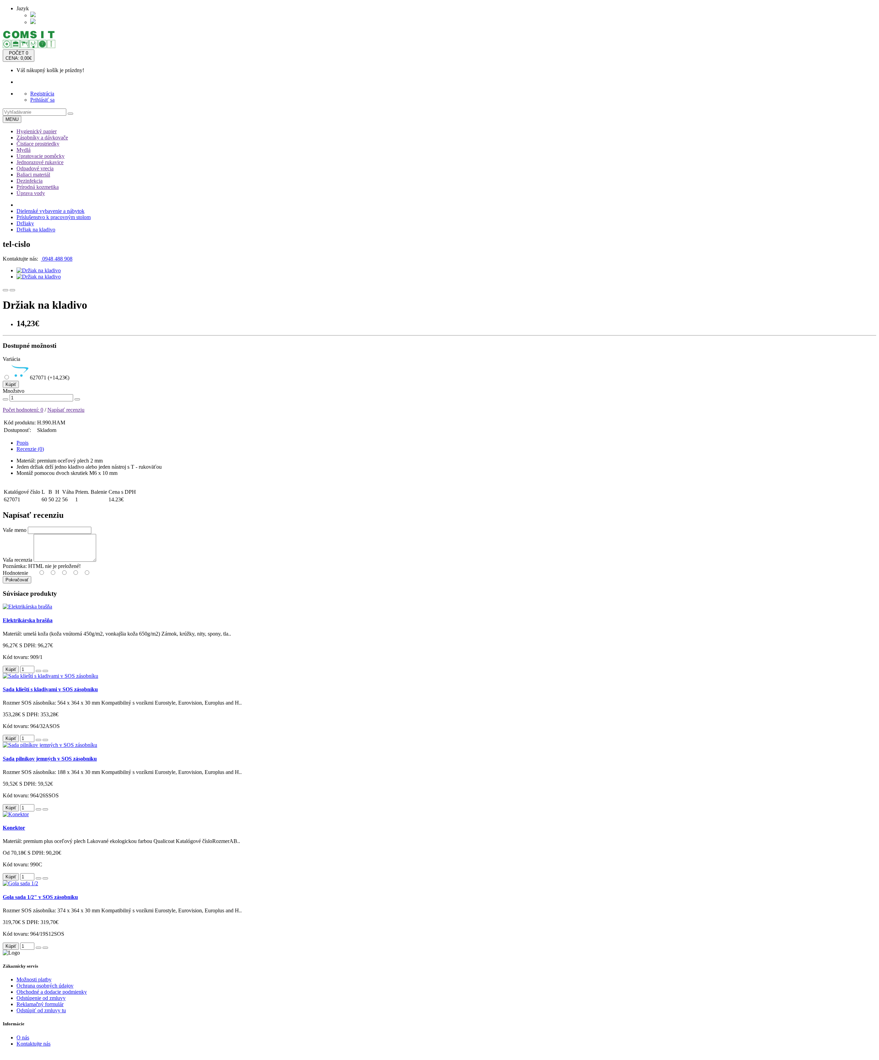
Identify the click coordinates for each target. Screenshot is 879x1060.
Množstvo (13, 391)
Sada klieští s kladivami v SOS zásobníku (50, 689)
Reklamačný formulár (40, 1004)
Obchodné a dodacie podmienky (51, 992)
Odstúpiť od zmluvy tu (41, 1010)
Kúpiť (10, 384)
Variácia (11, 359)
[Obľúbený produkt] (5, 290)
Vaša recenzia (17, 560)
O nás (22, 1037)
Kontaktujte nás (33, 1044)
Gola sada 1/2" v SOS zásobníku (40, 897)
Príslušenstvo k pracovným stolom (53, 217)
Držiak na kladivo (35, 229)
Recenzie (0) (30, 449)
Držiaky (25, 223)
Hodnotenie (15, 573)
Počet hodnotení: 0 (23, 410)
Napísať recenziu (65, 410)
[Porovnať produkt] (12, 290)
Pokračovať (16, 579)
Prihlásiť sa (42, 100)
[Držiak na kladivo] (38, 270)
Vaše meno (14, 530)
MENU (12, 119)
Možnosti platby (34, 979)
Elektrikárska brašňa (28, 620)
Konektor (14, 828)
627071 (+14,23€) (48, 377)
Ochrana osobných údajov (44, 986)
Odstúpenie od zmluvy (41, 998)
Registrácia (42, 93)
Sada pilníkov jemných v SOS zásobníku (50, 759)
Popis (22, 443)
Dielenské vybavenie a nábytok (50, 211)
